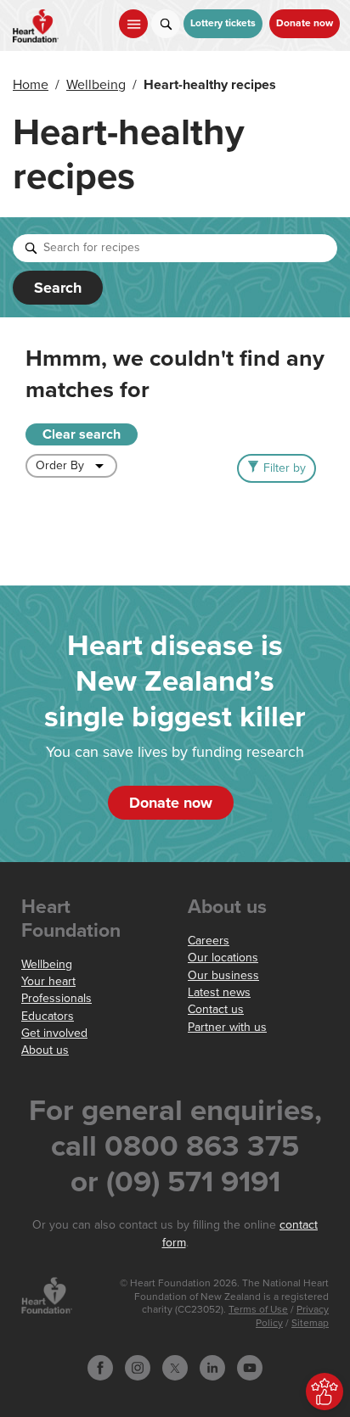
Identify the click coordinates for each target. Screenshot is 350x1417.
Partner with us (227, 1027)
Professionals (56, 998)
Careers (208, 940)
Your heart (48, 981)
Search (58, 287)
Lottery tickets (223, 23)
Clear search (81, 434)
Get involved (54, 1033)
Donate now (304, 23)
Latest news (219, 992)
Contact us (216, 1009)
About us (45, 1050)
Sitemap (310, 1323)
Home (30, 84)
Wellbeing (96, 84)
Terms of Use (258, 1309)
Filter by (284, 468)
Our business (223, 975)
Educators (47, 1016)
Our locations (223, 957)
